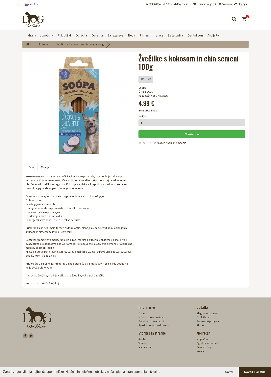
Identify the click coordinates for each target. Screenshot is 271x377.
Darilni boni (203, 317)
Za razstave (115, 35)
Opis (31, 167)
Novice (201, 351)
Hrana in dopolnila (40, 35)
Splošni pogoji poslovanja (153, 325)
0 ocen (161, 143)
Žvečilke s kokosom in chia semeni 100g (80, 44)
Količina (142, 116)
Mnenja (45, 167)
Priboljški (64, 35)
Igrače (159, 35)
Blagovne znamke (207, 313)
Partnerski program (208, 321)
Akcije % (213, 35)
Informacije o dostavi (150, 317)
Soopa (142, 87)
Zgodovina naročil (207, 343)
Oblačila (81, 35)
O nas (141, 313)
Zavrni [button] (229, 371)
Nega (131, 35)
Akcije (200, 325)
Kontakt (143, 339)
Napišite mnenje (176, 143)
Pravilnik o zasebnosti (151, 321)
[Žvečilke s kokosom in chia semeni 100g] (79, 105)
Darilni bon (195, 35)
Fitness (145, 35)
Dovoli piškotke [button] (254, 371)
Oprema (97, 35)
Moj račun (202, 339)
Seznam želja (204, 347)
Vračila (142, 343)
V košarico (192, 134)
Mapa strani (145, 347)
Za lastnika (175, 35)
